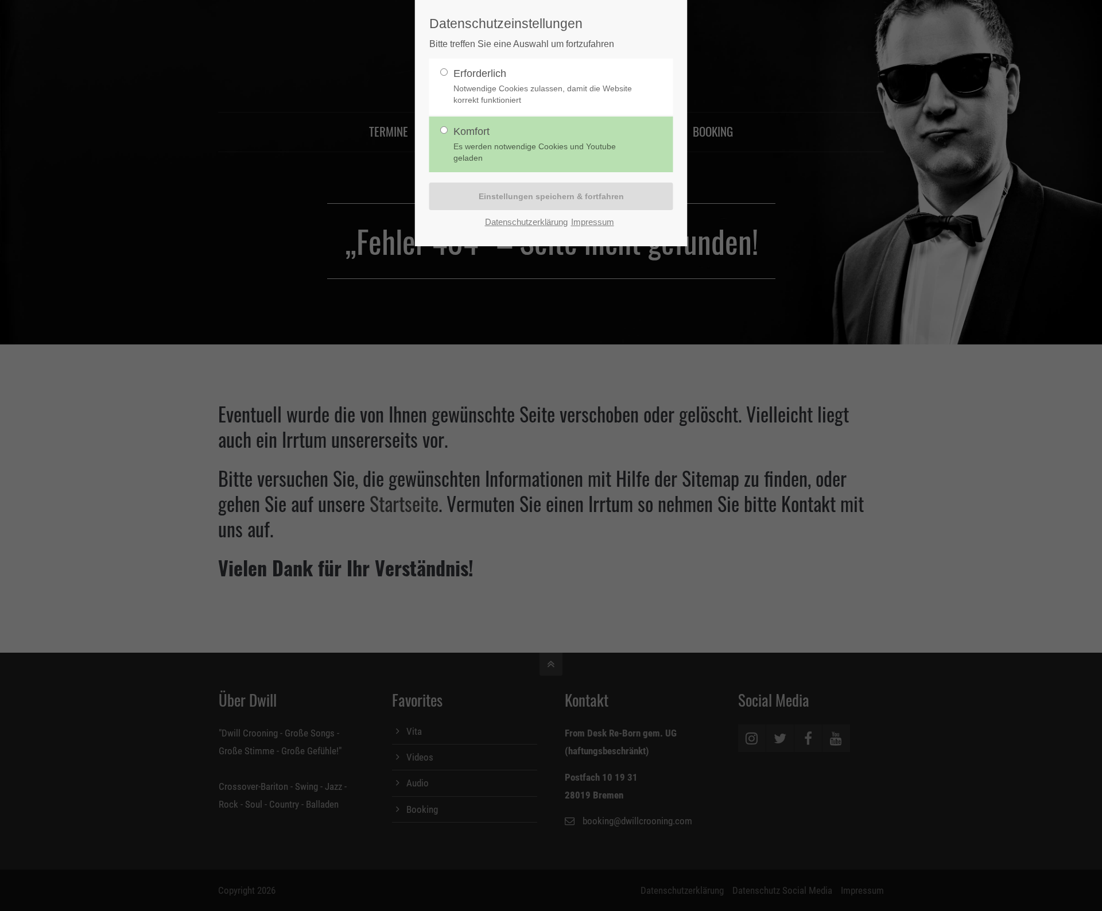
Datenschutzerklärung (526, 222)
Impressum (592, 222)
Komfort (534, 144)
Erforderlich (542, 86)
